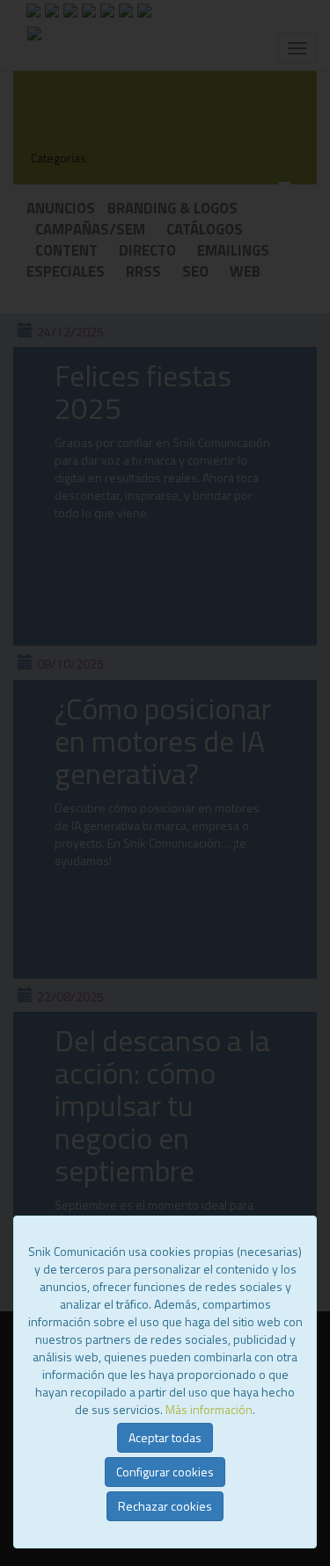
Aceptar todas (165, 1437)
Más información (209, 1409)
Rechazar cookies (165, 1506)
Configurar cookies (165, 1471)
